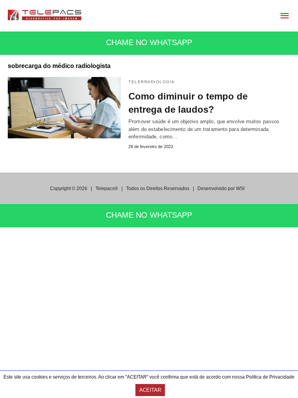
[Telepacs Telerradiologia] (44, 15)
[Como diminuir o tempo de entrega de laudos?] (64, 107)
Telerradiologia (151, 82)
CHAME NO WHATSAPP (149, 42)
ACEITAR (150, 390)
